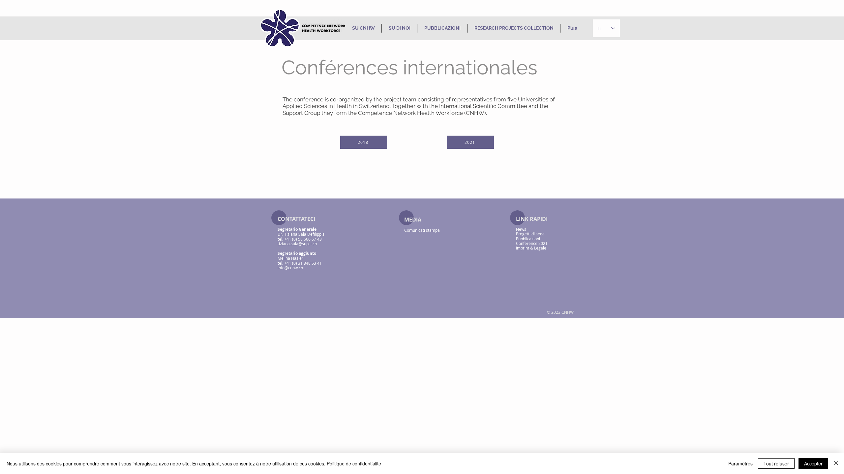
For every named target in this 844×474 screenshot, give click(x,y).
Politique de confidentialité (354, 463)
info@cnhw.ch (290, 267)
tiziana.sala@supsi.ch (297, 243)
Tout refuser (776, 463)
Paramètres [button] (740, 463)
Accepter (813, 463)
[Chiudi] (836, 463)
